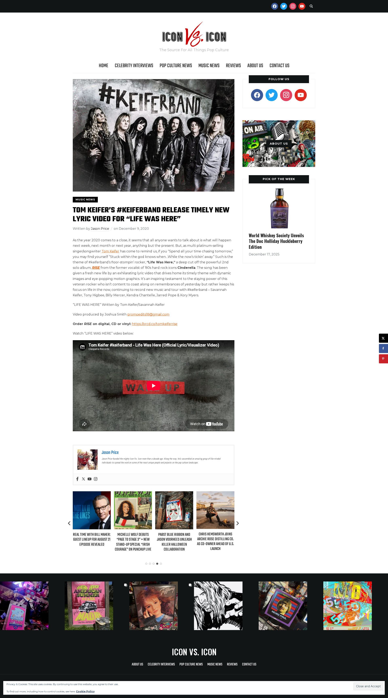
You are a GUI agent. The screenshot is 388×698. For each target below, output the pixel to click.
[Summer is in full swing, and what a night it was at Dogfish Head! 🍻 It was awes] (97, 605)
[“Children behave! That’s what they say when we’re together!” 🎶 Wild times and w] (161, 605)
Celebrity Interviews (134, 66)
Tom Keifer (110, 251)
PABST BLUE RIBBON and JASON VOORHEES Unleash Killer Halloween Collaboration (174, 542)
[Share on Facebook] (383, 348)
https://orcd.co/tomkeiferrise (154, 324)
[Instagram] (96, 479)
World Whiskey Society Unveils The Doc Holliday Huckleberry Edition (276, 241)
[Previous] (69, 523)
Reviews (233, 66)
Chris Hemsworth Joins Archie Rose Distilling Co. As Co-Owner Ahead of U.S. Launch (215, 541)
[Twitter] (83, 479)
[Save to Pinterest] (383, 358)
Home (103, 66)
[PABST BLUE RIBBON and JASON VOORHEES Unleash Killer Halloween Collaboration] (174, 494)
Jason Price (100, 229)
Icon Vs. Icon (194, 652)
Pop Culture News (176, 66)
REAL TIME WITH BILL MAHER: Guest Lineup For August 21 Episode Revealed (92, 540)
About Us (255, 66)
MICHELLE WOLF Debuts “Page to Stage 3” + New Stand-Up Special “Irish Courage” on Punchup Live (133, 542)
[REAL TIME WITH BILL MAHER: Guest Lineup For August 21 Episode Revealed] (92, 494)
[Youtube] (90, 479)
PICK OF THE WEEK (279, 179)
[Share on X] (383, 338)
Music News (208, 66)
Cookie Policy (85, 691)
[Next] (238, 523)
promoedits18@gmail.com (148, 314)
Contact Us (279, 66)
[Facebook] (77, 479)
